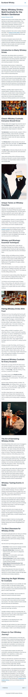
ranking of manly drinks (14, 32)
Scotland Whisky (7, 3)
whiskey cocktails (5, 229)
